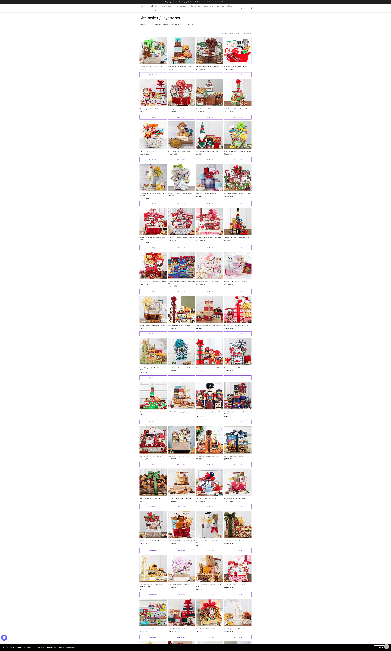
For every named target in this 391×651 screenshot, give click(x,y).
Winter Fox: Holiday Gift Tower (205, 109)
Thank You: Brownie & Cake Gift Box (150, 498)
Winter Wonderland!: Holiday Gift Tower (179, 66)
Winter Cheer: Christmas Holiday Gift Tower (237, 109)
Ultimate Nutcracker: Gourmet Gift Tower (236, 237)
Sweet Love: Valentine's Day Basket (234, 585)
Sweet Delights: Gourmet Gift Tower (234, 629)
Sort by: (220, 33)
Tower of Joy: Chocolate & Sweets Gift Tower (209, 325)
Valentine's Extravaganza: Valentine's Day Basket (152, 238)
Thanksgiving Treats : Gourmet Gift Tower (208, 456)
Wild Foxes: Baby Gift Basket (148, 151)
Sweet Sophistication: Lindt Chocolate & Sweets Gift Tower (151, 585)
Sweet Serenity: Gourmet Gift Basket (178, 585)
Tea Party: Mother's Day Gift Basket (234, 498)
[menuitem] (154, 6)
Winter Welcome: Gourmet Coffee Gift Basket (209, 66)
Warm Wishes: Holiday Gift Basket (206, 193)
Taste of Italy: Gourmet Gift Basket (149, 541)
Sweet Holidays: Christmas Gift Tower (179, 629)
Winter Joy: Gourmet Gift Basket (177, 109)
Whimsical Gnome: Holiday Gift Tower (207, 151)
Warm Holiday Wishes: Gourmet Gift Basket (237, 193)
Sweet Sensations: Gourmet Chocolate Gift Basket (208, 585)
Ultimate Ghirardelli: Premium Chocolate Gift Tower (181, 282)
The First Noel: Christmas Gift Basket (150, 456)
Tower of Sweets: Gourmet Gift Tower (179, 325)
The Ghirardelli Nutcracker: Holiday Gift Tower (236, 413)
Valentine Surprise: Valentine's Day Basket (208, 237)
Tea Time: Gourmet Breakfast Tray (206, 498)
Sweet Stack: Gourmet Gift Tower (234, 541)
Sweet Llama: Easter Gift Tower (148, 629)
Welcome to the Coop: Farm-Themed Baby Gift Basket (152, 194)
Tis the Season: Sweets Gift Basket (234, 368)
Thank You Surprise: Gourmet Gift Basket (180, 498)
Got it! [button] (381, 647)
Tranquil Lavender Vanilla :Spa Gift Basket (152, 325)
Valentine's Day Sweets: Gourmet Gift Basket (181, 237)
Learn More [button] (70, 647)
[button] (241, 8)
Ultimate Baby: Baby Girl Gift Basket (207, 282)
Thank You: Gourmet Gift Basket (233, 456)
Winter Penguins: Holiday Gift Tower (150, 109)
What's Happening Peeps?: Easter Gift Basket (237, 151)
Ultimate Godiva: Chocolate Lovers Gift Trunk (152, 282)
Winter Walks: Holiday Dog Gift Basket (235, 66)
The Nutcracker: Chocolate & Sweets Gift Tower (208, 413)
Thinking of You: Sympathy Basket (178, 412)
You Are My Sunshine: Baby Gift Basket (151, 66)
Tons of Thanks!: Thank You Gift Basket (179, 368)
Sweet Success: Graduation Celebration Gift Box (209, 541)
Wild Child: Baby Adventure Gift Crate (179, 151)
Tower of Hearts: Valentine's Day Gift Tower (237, 325)
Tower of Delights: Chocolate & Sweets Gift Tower (152, 368)
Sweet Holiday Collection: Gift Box (206, 629)
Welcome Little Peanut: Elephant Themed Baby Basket (180, 194)
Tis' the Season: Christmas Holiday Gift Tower (209, 368)
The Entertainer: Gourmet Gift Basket (179, 456)
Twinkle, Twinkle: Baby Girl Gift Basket (235, 282)
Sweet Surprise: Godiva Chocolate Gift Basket (181, 541)
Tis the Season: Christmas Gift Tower (150, 412)
